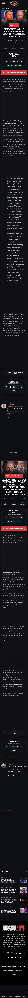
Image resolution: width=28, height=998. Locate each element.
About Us (15, 966)
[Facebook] (6, 61)
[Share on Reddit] (21, 387)
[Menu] (3, 3)
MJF (4, 397)
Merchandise (6, 966)
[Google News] (14, 61)
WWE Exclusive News (14, 475)
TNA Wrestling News (6, 897)
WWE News (4, 877)
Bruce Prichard (7, 756)
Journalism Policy (8, 970)
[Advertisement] (14, 300)
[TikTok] (16, 957)
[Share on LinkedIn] (14, 387)
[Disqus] (14, 835)
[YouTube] (8, 65)
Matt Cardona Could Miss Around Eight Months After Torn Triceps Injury (8, 891)
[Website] (8, 775)
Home (3, 8)
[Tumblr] (24, 953)
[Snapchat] (16, 65)
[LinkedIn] (17, 61)
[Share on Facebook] (6, 387)
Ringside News (14, 684)
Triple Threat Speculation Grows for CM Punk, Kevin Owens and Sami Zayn (8, 881)
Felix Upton (9, 40)
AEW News (7, 8)
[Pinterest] (21, 61)
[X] (10, 61)
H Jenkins (5, 498)
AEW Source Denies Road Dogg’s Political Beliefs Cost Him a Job (9, 911)
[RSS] (20, 957)
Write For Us (19, 962)
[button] (25, 3)
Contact (23, 966)
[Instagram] (12, 65)
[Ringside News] (14, 4)
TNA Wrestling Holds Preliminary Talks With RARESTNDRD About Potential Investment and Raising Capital (8, 901)
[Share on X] (10, 387)
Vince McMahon (18, 756)
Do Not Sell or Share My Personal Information (14, 983)
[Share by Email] (14, 391)
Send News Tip (9, 962)
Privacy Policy (21, 970)
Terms (14, 974)
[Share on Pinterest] (17, 387)
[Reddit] (19, 65)
